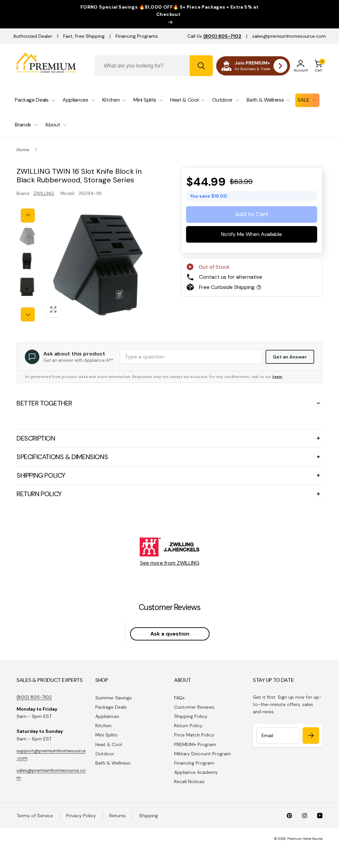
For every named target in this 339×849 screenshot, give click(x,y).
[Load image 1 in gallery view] (27, 236)
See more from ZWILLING (169, 562)
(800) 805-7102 (34, 697)
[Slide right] (28, 314)
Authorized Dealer (32, 36)
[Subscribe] (311, 735)
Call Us (214, 36)
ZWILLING (43, 193)
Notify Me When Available (251, 234)
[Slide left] (28, 215)
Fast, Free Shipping (84, 36)
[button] (318, 66)
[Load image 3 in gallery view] (27, 286)
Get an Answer (290, 357)
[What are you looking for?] (201, 65)
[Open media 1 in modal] (97, 265)
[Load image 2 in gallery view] (27, 261)
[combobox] (154, 65)
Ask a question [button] (169, 633)
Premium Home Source (304, 838)
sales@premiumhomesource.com (289, 36)
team (277, 376)
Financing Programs (137, 36)
